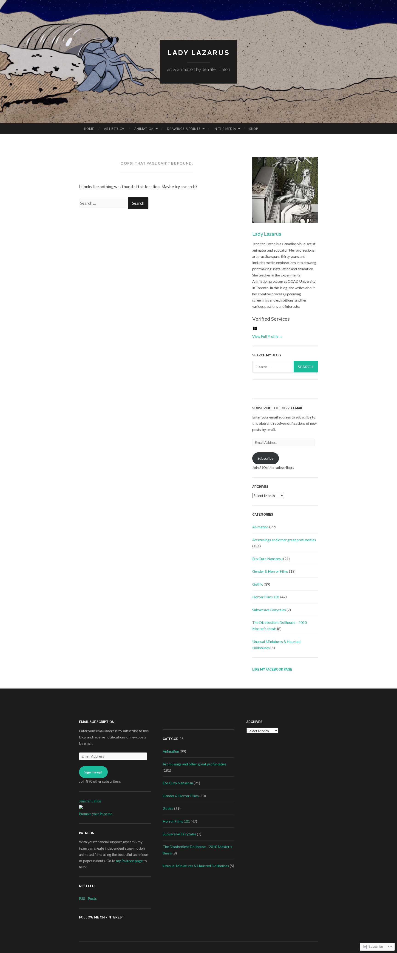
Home (89, 129)
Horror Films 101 (266, 597)
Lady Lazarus (198, 53)
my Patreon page (129, 860)
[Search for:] (103, 203)
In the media (225, 129)
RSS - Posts (88, 898)
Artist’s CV (114, 129)
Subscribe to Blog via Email (277, 408)
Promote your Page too (95, 814)
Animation (144, 129)
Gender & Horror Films (270, 571)
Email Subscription (96, 722)
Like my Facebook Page (272, 669)
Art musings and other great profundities (284, 540)
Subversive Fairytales (269, 609)
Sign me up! (93, 772)
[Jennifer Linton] (81, 807)
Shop (253, 129)
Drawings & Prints (184, 129)
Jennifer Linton (90, 801)
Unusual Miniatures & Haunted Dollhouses (196, 865)
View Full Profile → (267, 336)
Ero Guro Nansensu (267, 558)
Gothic (257, 584)
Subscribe (265, 458)
